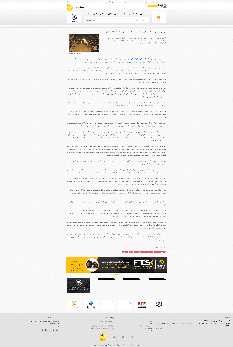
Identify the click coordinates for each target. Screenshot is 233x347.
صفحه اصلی (161, 1)
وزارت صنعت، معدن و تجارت (107, 321)
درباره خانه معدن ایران (134, 1)
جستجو (89, 20)
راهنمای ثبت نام (121, 1)
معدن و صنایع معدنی (160, 252)
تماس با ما (112, 1)
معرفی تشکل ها (147, 330)
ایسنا (160, 242)
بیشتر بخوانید (159, 328)
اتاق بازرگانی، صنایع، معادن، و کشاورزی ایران (103, 326)
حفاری (131, 252)
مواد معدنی (143, 252)
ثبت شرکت (152, 6)
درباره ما (153, 1)
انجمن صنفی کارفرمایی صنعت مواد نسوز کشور (102, 328)
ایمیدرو (112, 323)
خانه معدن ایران (110, 330)
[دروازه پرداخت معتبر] (103, 337)
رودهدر (136, 252)
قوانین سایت (145, 1)
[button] (122, 274)
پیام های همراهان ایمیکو (145, 328)
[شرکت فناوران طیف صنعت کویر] (116, 265)
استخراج (125, 252)
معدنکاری (150, 252)
